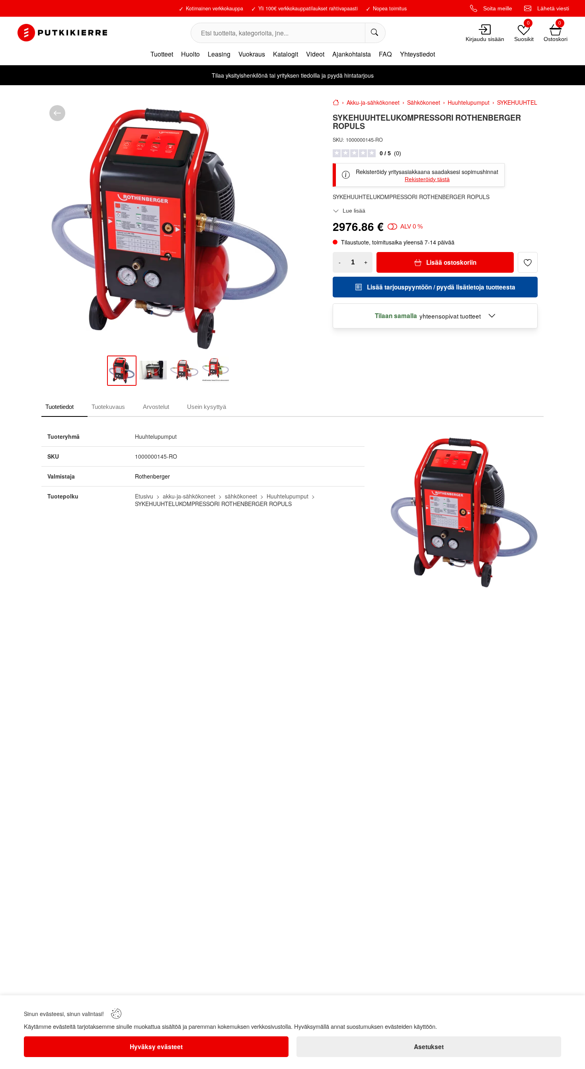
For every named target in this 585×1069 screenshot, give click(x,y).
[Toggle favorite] (528, 262)
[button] (419, 175)
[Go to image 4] (215, 371)
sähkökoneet (241, 496)
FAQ (385, 54)
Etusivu (144, 496)
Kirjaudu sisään (485, 39)
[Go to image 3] (184, 370)
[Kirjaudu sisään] (485, 29)
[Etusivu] (336, 102)
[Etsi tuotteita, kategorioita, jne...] (375, 33)
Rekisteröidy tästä (427, 179)
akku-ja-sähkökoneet (189, 496)
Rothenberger (152, 476)
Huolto (190, 54)
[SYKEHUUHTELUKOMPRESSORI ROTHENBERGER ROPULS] (169, 225)
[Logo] (62, 32)
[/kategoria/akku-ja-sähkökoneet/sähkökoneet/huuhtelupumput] (57, 113)
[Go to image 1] (121, 371)
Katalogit (285, 54)
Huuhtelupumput (287, 496)
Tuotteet (161, 54)
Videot (315, 54)
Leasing (219, 54)
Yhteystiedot (417, 54)
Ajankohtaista (351, 54)
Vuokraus (251, 54)
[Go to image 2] (153, 370)
